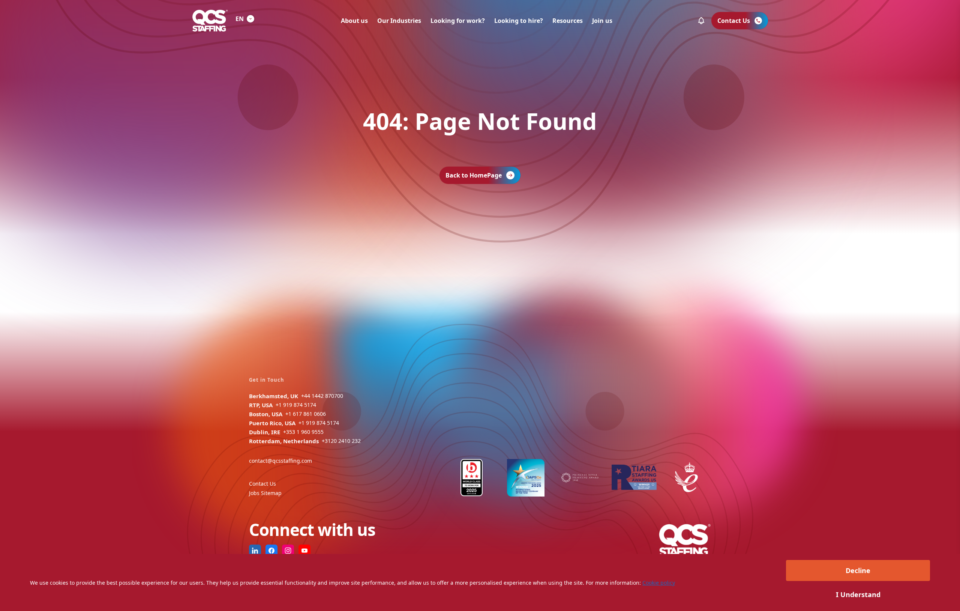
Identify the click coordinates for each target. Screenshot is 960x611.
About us (354, 21)
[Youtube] (304, 551)
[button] (701, 21)
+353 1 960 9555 (303, 431)
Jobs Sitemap (265, 493)
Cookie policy (658, 582)
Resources (567, 21)
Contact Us (262, 483)
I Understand (858, 594)
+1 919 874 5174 (296, 404)
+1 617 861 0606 (305, 413)
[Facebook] (272, 551)
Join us (602, 21)
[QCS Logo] (210, 20)
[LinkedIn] (255, 551)
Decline (858, 570)
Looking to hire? (518, 21)
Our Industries (399, 21)
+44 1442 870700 (322, 395)
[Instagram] (288, 551)
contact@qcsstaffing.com (280, 460)
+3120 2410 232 (341, 440)
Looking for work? (457, 21)
